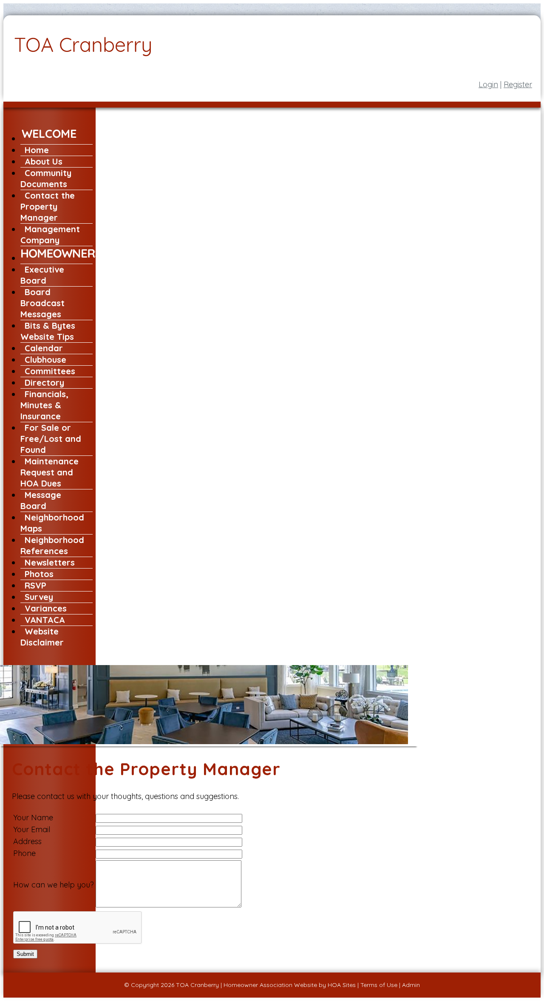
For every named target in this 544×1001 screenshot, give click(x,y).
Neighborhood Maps (52, 523)
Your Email (31, 829)
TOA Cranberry (197, 985)
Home (37, 150)
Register (518, 84)
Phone (24, 853)
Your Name (33, 817)
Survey (39, 597)
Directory (44, 382)
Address (27, 841)
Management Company (50, 234)
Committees (50, 371)
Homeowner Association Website (270, 985)
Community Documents (45, 178)
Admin (411, 985)
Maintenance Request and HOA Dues (49, 472)
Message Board (40, 500)
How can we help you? (53, 885)
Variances (46, 608)
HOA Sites (342, 985)
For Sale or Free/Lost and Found (50, 438)
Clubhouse (45, 359)
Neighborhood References (52, 545)
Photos (39, 574)
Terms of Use (378, 985)
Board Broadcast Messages (42, 303)
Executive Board (42, 275)
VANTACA (45, 619)
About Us (43, 161)
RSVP (35, 585)
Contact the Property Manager (47, 206)
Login (488, 84)
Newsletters (50, 562)
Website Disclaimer (42, 637)
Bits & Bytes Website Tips (47, 331)
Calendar (44, 348)
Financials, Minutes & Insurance (44, 405)
